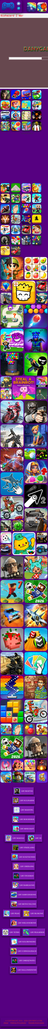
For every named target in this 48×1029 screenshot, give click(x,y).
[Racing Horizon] (5, 120)
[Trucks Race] (15, 99)
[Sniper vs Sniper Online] (5, 244)
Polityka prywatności (18, 1023)
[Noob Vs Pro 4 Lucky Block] (15, 109)
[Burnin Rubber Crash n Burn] (36, 99)
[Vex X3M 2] (5, 234)
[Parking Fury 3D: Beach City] (26, 234)
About (5, 1023)
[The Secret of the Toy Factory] (36, 120)
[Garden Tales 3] (15, 244)
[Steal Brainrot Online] (36, 213)
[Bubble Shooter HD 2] (26, 213)
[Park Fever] (26, 130)
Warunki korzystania (36, 1023)
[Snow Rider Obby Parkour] (36, 202)
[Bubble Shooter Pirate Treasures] (15, 130)
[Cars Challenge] (26, 192)
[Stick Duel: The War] (26, 223)
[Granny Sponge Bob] (36, 130)
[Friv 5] (19, 5)
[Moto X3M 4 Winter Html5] (15, 223)
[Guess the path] (26, 109)
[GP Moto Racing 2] (5, 213)
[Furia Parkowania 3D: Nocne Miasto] (15, 255)
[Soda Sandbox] (26, 244)
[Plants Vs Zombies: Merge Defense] (36, 192)
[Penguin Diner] (36, 109)
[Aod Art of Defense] (5, 223)
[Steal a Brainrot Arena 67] (5, 192)
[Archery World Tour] (15, 120)
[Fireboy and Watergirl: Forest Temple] (42, 11)
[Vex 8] (26, 202)
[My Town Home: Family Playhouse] (36, 234)
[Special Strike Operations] (5, 202)
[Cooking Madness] (5, 109)
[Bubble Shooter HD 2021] (36, 244)
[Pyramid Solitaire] (15, 192)
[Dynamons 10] (5, 255)
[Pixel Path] (36, 223)
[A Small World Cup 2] (15, 202)
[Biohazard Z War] (5, 99)
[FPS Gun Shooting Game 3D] (15, 213)
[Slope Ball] (15, 234)
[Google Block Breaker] (31, 11)
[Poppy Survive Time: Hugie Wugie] (26, 99)
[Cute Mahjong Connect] (26, 120)
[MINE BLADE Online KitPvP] (5, 130)
